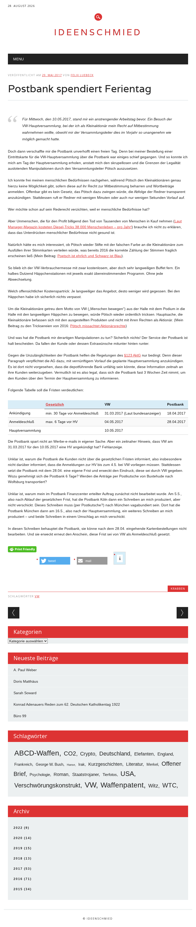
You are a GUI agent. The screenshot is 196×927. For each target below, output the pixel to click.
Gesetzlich (55, 404)
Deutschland (114, 753)
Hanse (71, 764)
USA (127, 773)
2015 (18, 889)
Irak (81, 764)
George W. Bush (49, 764)
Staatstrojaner (85, 774)
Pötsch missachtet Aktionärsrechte (98, 326)
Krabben (178, 588)
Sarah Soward (25, 693)
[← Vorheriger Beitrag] (13, 613)
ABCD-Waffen (36, 753)
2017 (18, 869)
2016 (18, 879)
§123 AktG (132, 355)
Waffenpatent (122, 785)
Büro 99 (20, 716)
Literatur (134, 764)
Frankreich (23, 764)
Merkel (152, 764)
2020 (18, 838)
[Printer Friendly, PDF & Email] (22, 550)
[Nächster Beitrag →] (182, 613)
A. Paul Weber (25, 670)
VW (37, 596)
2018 (18, 858)
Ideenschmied (98, 32)
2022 (18, 828)
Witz (153, 785)
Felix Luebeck (82, 75)
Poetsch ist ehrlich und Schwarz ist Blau (89, 256)
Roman (61, 774)
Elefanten (144, 754)
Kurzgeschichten (105, 764)
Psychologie (40, 774)
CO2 (70, 753)
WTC (169, 785)
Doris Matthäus (26, 681)
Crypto (87, 754)
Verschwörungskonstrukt (47, 785)
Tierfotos (110, 774)
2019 (18, 848)
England (165, 754)
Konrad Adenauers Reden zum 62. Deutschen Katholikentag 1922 (67, 704)
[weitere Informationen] (120, 558)
